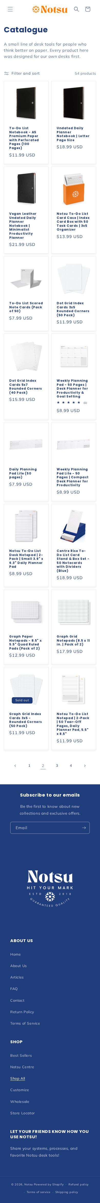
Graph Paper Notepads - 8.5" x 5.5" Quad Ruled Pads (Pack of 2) (25, 642)
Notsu (28, 1184)
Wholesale (19, 1101)
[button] (10, 9)
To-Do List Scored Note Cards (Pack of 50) (26, 307)
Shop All (17, 1078)
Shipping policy (66, 1192)
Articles (17, 977)
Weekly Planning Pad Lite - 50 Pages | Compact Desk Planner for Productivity (73, 477)
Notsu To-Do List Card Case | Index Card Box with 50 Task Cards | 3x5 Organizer (73, 222)
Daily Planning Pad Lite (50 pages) (23, 473)
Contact (17, 1000)
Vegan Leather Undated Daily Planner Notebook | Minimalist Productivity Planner (23, 226)
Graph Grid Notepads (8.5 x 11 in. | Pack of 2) (73, 640)
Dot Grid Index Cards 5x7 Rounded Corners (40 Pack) (25, 386)
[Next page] (84, 765)
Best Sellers (21, 1055)
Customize (19, 1090)
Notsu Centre (22, 1067)
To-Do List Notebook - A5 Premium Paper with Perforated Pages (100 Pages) (24, 138)
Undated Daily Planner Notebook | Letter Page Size (73, 134)
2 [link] (43, 765)
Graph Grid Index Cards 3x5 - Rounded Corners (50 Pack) (25, 720)
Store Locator (22, 1113)
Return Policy (22, 1012)
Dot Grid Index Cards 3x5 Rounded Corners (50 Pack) (73, 309)
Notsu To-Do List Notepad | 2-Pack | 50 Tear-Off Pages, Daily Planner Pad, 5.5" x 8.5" (73, 724)
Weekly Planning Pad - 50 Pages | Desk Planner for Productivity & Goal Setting (72, 389)
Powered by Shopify (49, 1184)
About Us (18, 965)
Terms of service (39, 1192)
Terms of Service (25, 1023)
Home (15, 954)
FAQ (14, 988)
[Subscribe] (83, 828)
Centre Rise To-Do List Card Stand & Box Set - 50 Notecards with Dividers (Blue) (73, 561)
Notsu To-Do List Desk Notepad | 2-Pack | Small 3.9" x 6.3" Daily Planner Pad (26, 559)
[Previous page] (15, 765)
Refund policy (78, 1184)
